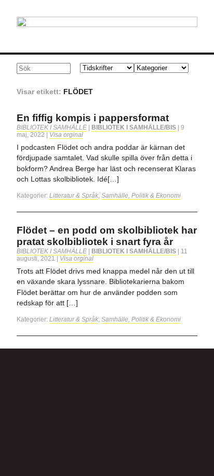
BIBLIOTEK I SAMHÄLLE (52, 127)
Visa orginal (66, 134)
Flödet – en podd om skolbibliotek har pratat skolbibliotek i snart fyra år (107, 236)
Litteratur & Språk (73, 195)
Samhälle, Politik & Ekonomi (141, 195)
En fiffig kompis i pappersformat (93, 117)
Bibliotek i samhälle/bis (133, 127)
